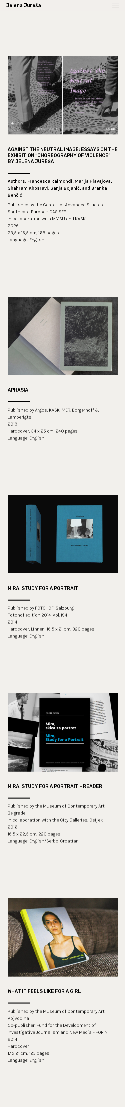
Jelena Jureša (23, 5)
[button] (115, 5)
